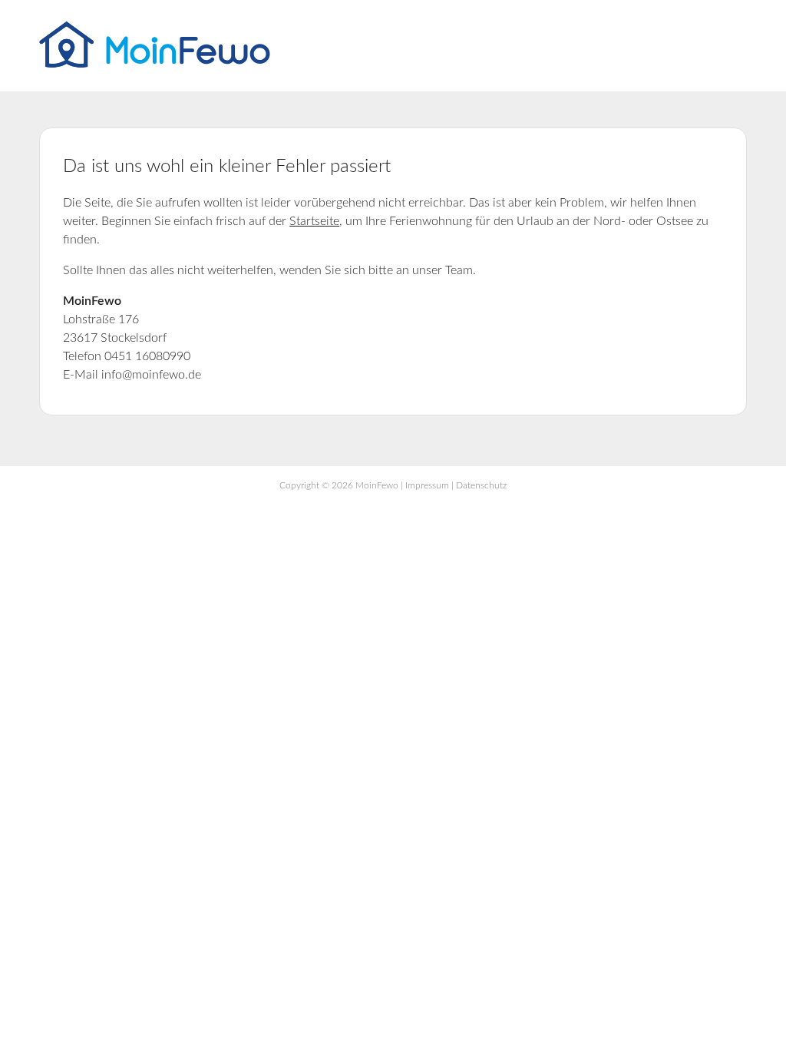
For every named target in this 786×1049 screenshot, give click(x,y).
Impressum (427, 485)
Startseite (314, 221)
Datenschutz (481, 485)
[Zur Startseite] (154, 64)
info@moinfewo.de (151, 375)
